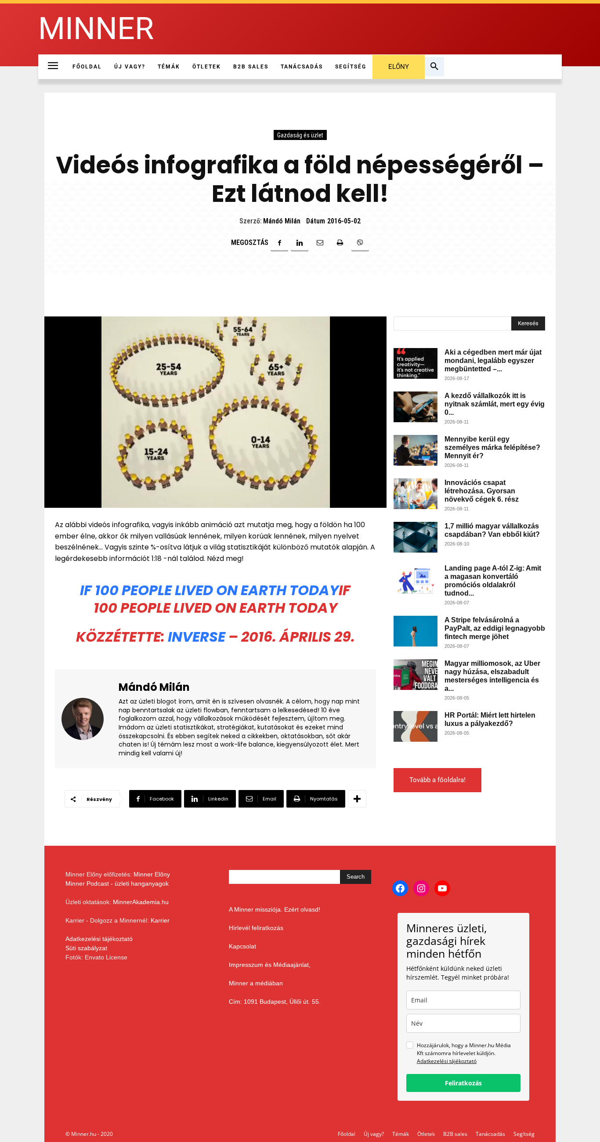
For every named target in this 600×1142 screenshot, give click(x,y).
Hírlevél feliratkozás (256, 927)
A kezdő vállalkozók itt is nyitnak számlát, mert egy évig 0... (495, 404)
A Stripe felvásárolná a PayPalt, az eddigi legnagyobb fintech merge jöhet (495, 628)
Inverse (196, 636)
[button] (434, 66)
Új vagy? (374, 1134)
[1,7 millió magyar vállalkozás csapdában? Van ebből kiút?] (415, 537)
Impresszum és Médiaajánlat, (270, 964)
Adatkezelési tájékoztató (99, 938)
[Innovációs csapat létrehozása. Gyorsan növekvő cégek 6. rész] (415, 493)
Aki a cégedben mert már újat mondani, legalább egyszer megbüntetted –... (493, 360)
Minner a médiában (256, 983)
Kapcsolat (242, 946)
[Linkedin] (299, 242)
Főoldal (346, 1134)
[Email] (320, 242)
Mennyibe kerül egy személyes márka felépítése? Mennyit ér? (492, 447)
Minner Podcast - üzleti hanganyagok (117, 883)
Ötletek (426, 1134)
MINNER (96, 29)
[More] (357, 799)
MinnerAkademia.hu (141, 901)
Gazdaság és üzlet (300, 135)
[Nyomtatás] (340, 242)
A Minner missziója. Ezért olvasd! (274, 909)
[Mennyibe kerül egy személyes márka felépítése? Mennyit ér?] (415, 450)
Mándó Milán (281, 221)
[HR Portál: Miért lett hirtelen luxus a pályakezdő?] (415, 726)
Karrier (160, 920)
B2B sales (455, 1134)
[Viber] (360, 242)
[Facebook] (279, 242)
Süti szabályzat (86, 948)
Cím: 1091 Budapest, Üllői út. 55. (275, 1001)
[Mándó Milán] (87, 718)
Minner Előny (152, 874)
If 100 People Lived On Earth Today (209, 590)
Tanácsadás (490, 1134)
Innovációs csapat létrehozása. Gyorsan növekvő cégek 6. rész (482, 491)
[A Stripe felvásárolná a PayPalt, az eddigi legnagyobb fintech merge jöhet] (415, 631)
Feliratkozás (463, 1083)
